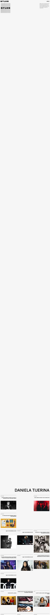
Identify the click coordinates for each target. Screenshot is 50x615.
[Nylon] (4, 1)
